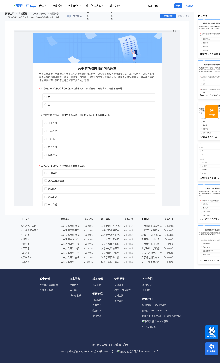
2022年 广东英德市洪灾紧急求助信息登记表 (151, 235)
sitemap (64, 351)
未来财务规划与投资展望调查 (71, 253)
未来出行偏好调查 (110, 230)
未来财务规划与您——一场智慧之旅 (71, 248)
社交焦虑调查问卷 (30, 230)
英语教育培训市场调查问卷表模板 (151, 239)
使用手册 (96, 316)
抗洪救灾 (25, 262)
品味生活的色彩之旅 (151, 253)
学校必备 (25, 244)
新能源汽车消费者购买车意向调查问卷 (151, 230)
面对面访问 (120, 295)
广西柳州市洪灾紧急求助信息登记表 (151, 226)
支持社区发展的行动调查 (111, 239)
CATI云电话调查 (122, 290)
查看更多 (88, 219)
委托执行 (74, 290)
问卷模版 (96, 300)
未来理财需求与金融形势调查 (71, 239)
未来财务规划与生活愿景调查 (71, 262)
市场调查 (25, 253)
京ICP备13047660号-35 (105, 351)
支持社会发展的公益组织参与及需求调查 (111, 244)
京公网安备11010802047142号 (144, 351)
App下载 (153, 5)
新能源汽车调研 (28, 226)
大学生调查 (26, 257)
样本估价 (74, 285)
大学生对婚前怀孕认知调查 (111, 248)
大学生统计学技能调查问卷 (151, 248)
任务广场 (96, 305)
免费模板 (57, 5)
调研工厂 (9, 13)
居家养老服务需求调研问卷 (151, 257)
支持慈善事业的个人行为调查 (111, 253)
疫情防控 (25, 239)
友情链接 (96, 344)
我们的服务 (147, 285)
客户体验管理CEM (49, 285)
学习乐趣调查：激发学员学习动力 (111, 257)
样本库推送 (75, 295)
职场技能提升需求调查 (111, 262)
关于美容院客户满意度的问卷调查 (111, 226)
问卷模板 (22, 13)
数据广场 (96, 310)
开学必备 (25, 235)
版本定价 (114, 5)
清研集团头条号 (120, 344)
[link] (9, 13)
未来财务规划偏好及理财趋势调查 (71, 257)
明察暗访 (118, 301)
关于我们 (146, 290)
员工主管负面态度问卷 (151, 262)
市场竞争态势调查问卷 (111, 235)
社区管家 (25, 248)
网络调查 (118, 285)
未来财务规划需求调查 (71, 226)
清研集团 (106, 344)
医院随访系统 (46, 290)
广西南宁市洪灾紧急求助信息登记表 (151, 244)
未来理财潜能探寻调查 (71, 230)
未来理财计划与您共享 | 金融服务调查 (71, 244)
